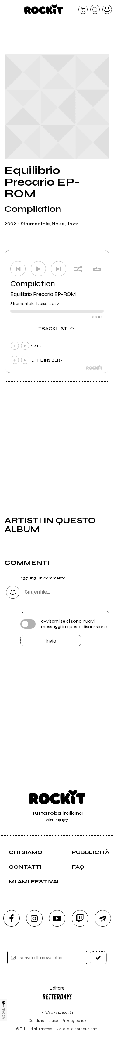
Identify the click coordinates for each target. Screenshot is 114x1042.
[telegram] (103, 918)
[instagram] (34, 918)
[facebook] (11, 918)
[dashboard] (107, 9)
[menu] (7, 9)
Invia (50, 640)
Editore (53, 991)
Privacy (3, 1012)
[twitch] (80, 918)
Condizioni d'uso (43, 1020)
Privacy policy (74, 1020)
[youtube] (57, 918)
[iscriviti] (98, 957)
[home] (43, 9)
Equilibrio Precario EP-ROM (43, 294)
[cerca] (95, 9)
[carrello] (83, 9)
